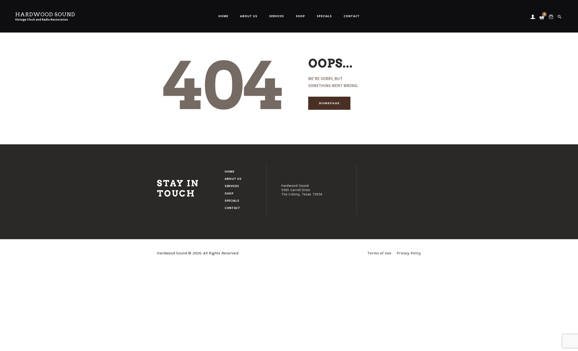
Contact (232, 208)
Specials (232, 201)
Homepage (329, 103)
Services (232, 186)
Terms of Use (379, 253)
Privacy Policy (409, 253)
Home (229, 171)
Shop (229, 193)
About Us (233, 179)
